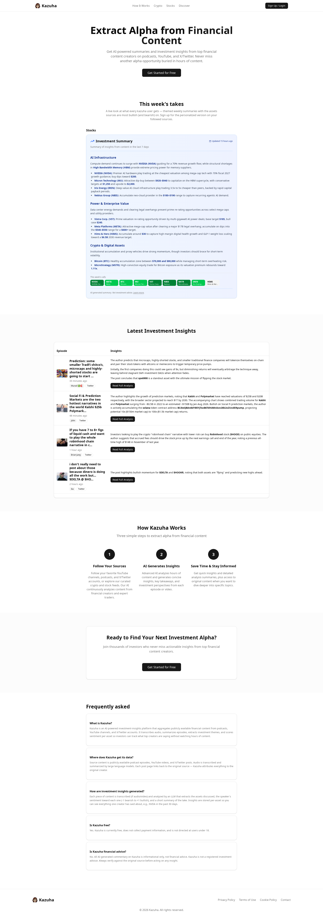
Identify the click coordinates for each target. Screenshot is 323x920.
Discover (184, 6)
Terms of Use (247, 900)
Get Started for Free (162, 73)
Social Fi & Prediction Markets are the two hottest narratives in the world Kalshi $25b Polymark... (85, 403)
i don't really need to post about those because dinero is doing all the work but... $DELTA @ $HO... (87, 471)
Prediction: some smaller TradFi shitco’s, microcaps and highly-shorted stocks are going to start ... (86, 368)
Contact (286, 900)
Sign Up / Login (276, 5)
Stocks (170, 6)
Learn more (138, 292)
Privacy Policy (226, 900)
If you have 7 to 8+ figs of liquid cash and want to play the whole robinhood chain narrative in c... (86, 437)
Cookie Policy (268, 900)
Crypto (158, 6)
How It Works (141, 6)
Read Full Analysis (123, 385)
